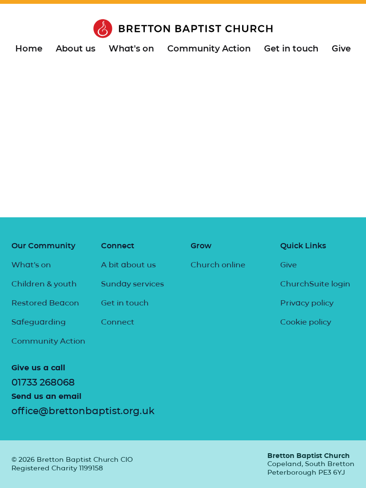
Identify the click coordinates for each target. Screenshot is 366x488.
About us (75, 48)
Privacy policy (307, 302)
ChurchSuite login (315, 283)
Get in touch (291, 48)
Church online (218, 264)
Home (28, 48)
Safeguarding (38, 321)
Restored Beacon (45, 302)
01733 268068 (43, 382)
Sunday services (132, 283)
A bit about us (128, 264)
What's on (131, 48)
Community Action (209, 48)
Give (341, 48)
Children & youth (44, 283)
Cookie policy (305, 321)
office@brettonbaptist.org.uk (82, 411)
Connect (117, 321)
